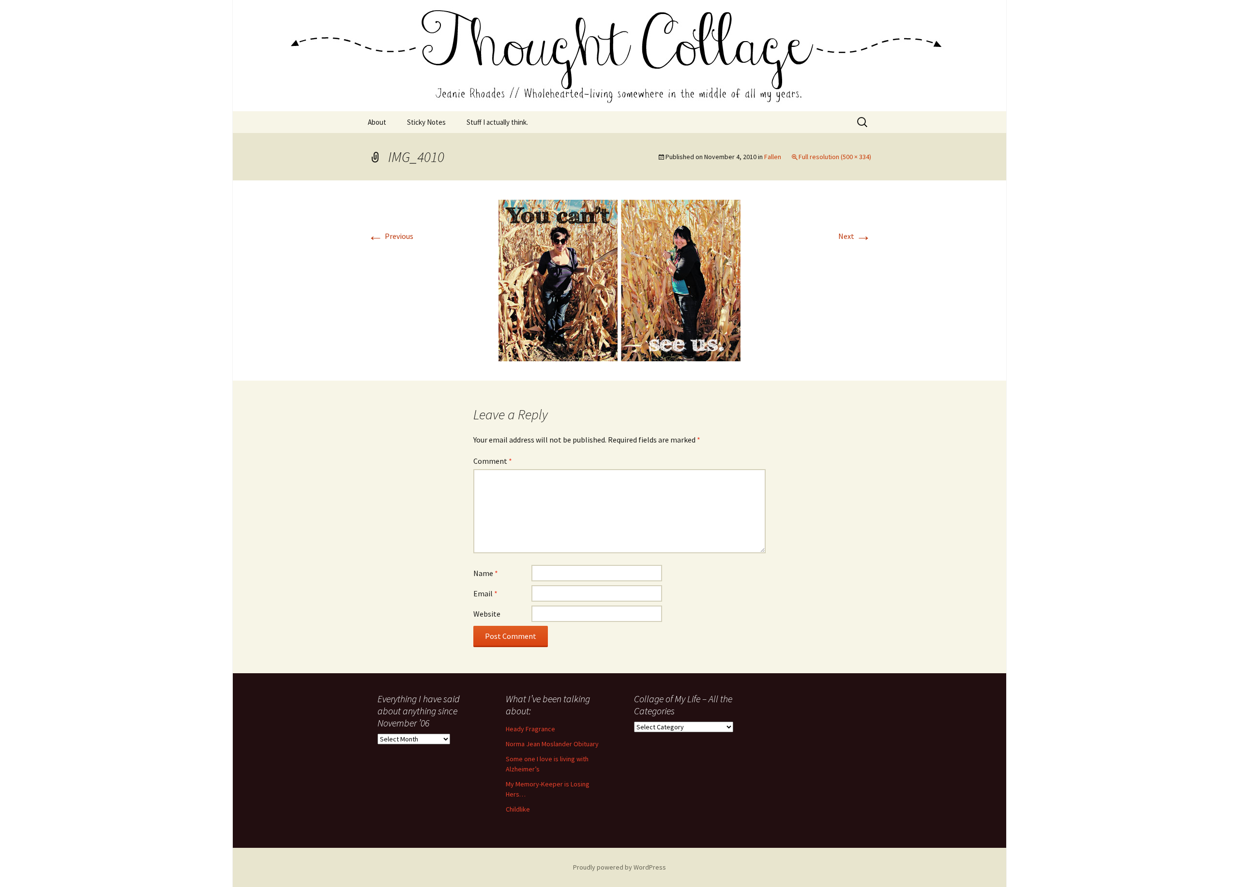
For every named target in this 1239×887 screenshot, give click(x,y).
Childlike (518, 809)
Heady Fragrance (530, 728)
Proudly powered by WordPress (619, 867)
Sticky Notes (426, 122)
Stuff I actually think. (497, 122)
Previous (390, 236)
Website (486, 614)
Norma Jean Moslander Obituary (552, 743)
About (377, 122)
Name (485, 573)
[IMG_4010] (619, 279)
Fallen (772, 156)
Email (485, 593)
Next (854, 236)
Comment (492, 461)
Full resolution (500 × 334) (835, 156)
